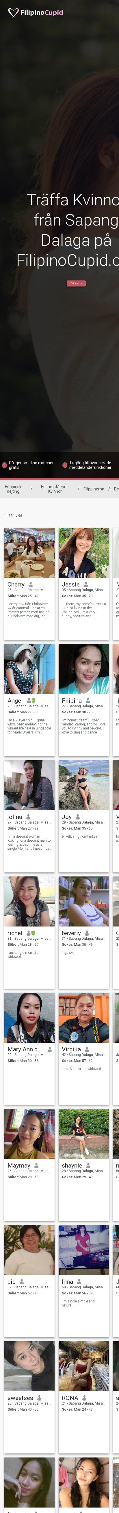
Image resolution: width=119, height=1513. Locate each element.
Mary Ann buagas (26, 1049)
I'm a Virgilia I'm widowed (81, 1069)
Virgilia (71, 1049)
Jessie (71, 584)
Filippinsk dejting (13, 489)
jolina (15, 816)
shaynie (72, 1165)
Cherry (16, 584)
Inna (67, 1281)
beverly (71, 933)
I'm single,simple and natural (78, 1303)
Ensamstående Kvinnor (55, 489)
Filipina (72, 700)
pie (12, 1281)
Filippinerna (93, 489)
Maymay (19, 1165)
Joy (67, 816)
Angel (15, 700)
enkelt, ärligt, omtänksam (81, 836)
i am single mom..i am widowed (25, 955)
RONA (70, 1397)
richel (15, 933)
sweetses (20, 1397)
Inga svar (69, 953)
